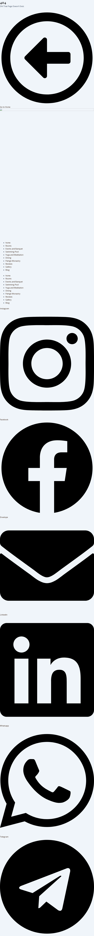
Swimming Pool (12, 251)
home (8, 242)
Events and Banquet (14, 249)
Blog (8, 270)
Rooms (8, 246)
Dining (8, 258)
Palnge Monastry (13, 261)
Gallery (8, 267)
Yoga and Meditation (14, 255)
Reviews (9, 264)
